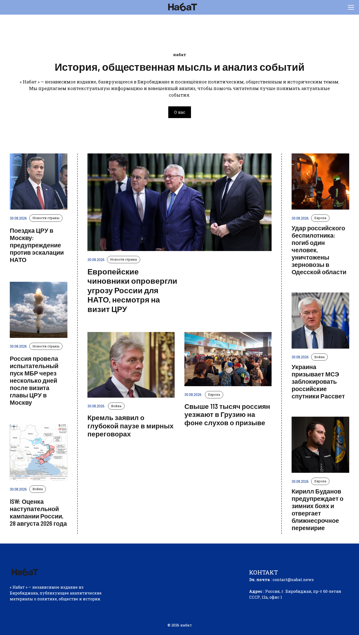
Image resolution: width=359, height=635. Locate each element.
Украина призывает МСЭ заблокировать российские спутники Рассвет (318, 381)
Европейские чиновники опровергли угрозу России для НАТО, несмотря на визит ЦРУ (132, 290)
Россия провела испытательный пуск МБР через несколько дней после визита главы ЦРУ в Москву (34, 380)
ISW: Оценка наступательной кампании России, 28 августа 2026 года (38, 512)
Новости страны (45, 218)
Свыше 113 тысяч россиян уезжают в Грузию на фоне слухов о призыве (227, 414)
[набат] (182, 7)
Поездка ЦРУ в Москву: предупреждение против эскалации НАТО (37, 245)
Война (37, 489)
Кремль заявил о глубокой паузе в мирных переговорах (130, 425)
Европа (214, 394)
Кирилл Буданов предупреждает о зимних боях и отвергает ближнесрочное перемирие (317, 509)
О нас (179, 112)
